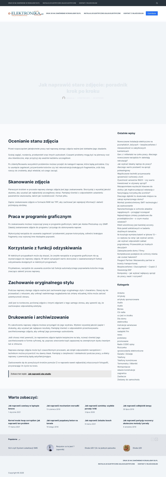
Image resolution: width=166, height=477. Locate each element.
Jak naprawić (98, 98)
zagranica (121, 373)
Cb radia (121, 312)
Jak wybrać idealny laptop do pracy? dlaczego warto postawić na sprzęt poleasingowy (134, 167)
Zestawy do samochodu (128, 379)
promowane (122, 341)
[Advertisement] (83, 39)
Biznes (120, 309)
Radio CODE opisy (125, 344)
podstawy (122, 338)
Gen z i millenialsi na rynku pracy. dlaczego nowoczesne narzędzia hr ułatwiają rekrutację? (137, 157)
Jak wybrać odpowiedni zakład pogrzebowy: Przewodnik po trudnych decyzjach (135, 244)
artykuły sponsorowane (128, 299)
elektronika (122, 322)
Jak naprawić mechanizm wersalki (63, 405)
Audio (120, 302)
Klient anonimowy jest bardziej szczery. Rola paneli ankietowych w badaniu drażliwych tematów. (135, 228)
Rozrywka (122, 347)
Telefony (121, 357)
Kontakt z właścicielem (88, 3)
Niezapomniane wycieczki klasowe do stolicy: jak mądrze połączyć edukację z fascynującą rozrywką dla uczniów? (135, 189)
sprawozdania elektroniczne (130, 351)
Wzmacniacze (123, 367)
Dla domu (121, 318)
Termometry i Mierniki (127, 363)
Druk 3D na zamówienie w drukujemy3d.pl (24, 3)
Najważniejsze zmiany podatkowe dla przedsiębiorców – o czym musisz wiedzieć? (134, 218)
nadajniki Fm (123, 331)
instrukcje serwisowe (127, 325)
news (119, 334)
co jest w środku (125, 315)
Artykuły (121, 296)
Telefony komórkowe (127, 360)
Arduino (121, 293)
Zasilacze (121, 376)
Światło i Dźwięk (125, 354)
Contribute (152, 13)
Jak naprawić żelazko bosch (98, 420)
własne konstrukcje (126, 370)
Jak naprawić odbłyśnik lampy (137, 405)
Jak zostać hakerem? (127, 257)
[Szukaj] (157, 3)
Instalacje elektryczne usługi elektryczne (59, 3)
